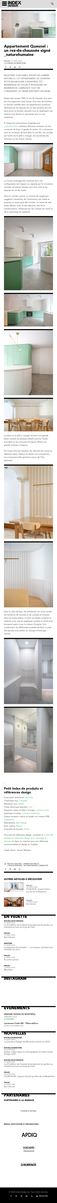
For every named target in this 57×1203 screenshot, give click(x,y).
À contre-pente (11, 960)
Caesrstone (9, 819)
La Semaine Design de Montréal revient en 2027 (27, 1042)
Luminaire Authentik (31, 813)
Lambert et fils (42, 810)
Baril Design (21, 823)
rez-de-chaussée (14, 864)
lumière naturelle (31, 864)
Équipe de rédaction (17, 63)
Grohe (26, 829)
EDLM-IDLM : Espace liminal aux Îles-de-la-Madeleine (29, 1076)
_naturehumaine (11, 126)
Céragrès (23, 800)
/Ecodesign (18, 921)
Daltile (21, 804)
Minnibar (8, 970)
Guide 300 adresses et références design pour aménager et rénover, (28, 838)
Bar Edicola (31, 904)
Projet (7, 61)
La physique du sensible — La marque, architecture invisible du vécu (28, 948)
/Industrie (17, 1038)
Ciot (30, 807)
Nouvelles (8, 921)
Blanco (19, 826)
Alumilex (29, 797)
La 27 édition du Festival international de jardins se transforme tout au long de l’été (28, 926)
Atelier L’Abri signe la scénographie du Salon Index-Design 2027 (29, 1053)
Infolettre (43, 1196)
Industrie (8, 943)
